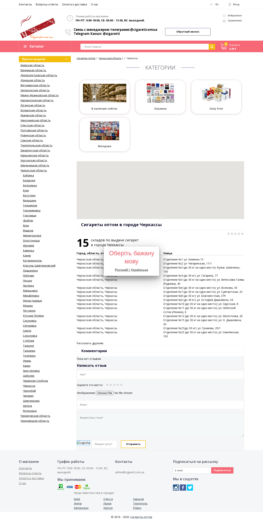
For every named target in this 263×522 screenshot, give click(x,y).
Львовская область (33, 115)
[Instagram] (176, 487)
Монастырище (32, 300)
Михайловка (31, 295)
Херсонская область (33, 160)
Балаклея (29, 180)
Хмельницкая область (34, 165)
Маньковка (30, 290)
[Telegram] (190, 487)
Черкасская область (33, 170)
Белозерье (30, 185)
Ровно (137, 508)
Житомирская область (35, 85)
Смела (27, 330)
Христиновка (31, 371)
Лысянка (28, 285)
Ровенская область (33, 135)
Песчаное (29, 310)
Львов (107, 503)
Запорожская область (35, 90)
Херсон (108, 508)
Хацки (26, 366)
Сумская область (31, 140)
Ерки (26, 225)
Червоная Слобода (35, 381)
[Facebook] (183, 487)
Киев (77, 499)
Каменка (28, 250)
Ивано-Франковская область (39, 95)
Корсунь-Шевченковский (39, 265)
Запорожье (81, 508)
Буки (26, 190)
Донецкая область (32, 80)
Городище (29, 215)
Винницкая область (33, 70)
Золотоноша (31, 240)
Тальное (28, 345)
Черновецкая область (34, 421)
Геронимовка (31, 210)
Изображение (86, 393)
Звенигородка (32, 235)
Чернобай (29, 391)
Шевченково (31, 401)
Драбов (28, 220)
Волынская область (33, 110)
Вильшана (29, 200)
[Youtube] (197, 487)
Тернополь (140, 503)
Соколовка (30, 335)
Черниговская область (35, 416)
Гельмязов (30, 205)
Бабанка (28, 175)
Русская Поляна (33, 315)
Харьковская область (34, 155)
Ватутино (29, 195)
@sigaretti (111, 33)
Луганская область (32, 105)
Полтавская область (34, 130)
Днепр (78, 503)
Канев (27, 255)
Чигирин (28, 396)
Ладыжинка (30, 270)
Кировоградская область (37, 100)
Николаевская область (35, 120)
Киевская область (32, 65)
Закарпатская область (35, 150)
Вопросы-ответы (47, 4)
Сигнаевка (29, 325)
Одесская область (32, 125)
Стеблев (28, 340)
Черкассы (29, 386)
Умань (27, 361)
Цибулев (28, 376)
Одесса (108, 499)
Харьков (138, 499)
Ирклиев (28, 245)
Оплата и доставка (74, 4)
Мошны (28, 305)
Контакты (25, 4)
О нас (94, 4)
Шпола (27, 406)
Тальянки (29, 350)
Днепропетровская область (38, 75)
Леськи (27, 280)
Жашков (28, 230)
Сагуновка (29, 320)
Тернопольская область (36, 145)
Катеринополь (32, 260)
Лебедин (28, 275)
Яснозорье (30, 411)
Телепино (29, 356)
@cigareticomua (143, 29)
